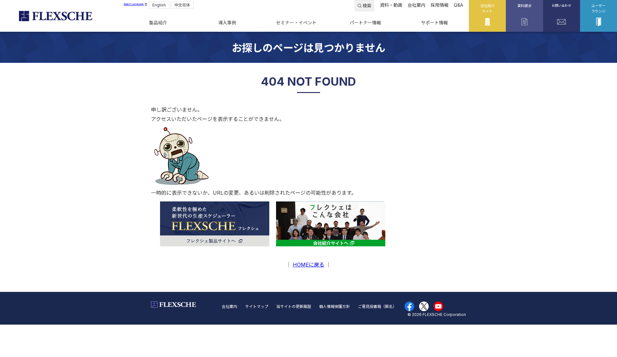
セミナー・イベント (296, 22)
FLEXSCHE (55, 16)
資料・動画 (391, 5)
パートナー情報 (365, 22)
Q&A (458, 5)
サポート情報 (434, 22)
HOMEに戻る (308, 264)
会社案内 (416, 5)
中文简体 (182, 5)
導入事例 (227, 22)
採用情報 (440, 5)
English (159, 5)
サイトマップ (256, 306)
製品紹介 (158, 22)
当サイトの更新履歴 (293, 306)
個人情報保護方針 (334, 306)
